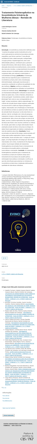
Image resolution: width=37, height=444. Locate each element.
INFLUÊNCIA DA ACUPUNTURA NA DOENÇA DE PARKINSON (19, 344)
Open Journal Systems (9, 408)
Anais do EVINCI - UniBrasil (11, 1)
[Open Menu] (1, 1)
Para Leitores (6, 395)
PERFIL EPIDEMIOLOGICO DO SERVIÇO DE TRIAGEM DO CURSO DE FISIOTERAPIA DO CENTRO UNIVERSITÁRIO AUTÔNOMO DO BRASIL (20, 371)
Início (3, 5)
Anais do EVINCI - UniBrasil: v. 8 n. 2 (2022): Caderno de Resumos (19, 298)
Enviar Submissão (9, 415)
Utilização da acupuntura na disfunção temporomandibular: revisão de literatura (19, 380)
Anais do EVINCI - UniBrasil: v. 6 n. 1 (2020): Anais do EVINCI (17, 346)
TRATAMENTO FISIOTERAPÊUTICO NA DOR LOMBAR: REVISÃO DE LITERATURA (19, 314)
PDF (5, 258)
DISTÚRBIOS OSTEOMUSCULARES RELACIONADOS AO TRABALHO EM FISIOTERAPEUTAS (19, 359)
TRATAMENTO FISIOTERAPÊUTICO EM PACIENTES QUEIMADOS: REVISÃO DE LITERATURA (20, 323)
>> (5, 387)
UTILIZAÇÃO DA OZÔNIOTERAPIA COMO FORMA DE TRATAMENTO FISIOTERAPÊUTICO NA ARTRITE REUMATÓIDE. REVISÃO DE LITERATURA (20, 295)
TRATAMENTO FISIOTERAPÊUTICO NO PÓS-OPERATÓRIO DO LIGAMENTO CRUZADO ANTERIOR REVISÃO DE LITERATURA (18, 334)
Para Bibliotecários (7, 401)
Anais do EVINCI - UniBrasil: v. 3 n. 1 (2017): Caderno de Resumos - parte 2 (18, 375)
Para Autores (6, 398)
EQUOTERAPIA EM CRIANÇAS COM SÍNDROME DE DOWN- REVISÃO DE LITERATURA (20, 305)
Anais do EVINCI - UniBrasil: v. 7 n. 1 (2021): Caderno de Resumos (20, 308)
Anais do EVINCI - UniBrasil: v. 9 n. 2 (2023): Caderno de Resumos (19, 317)
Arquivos (9, 5)
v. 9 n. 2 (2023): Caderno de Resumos (22, 5)
